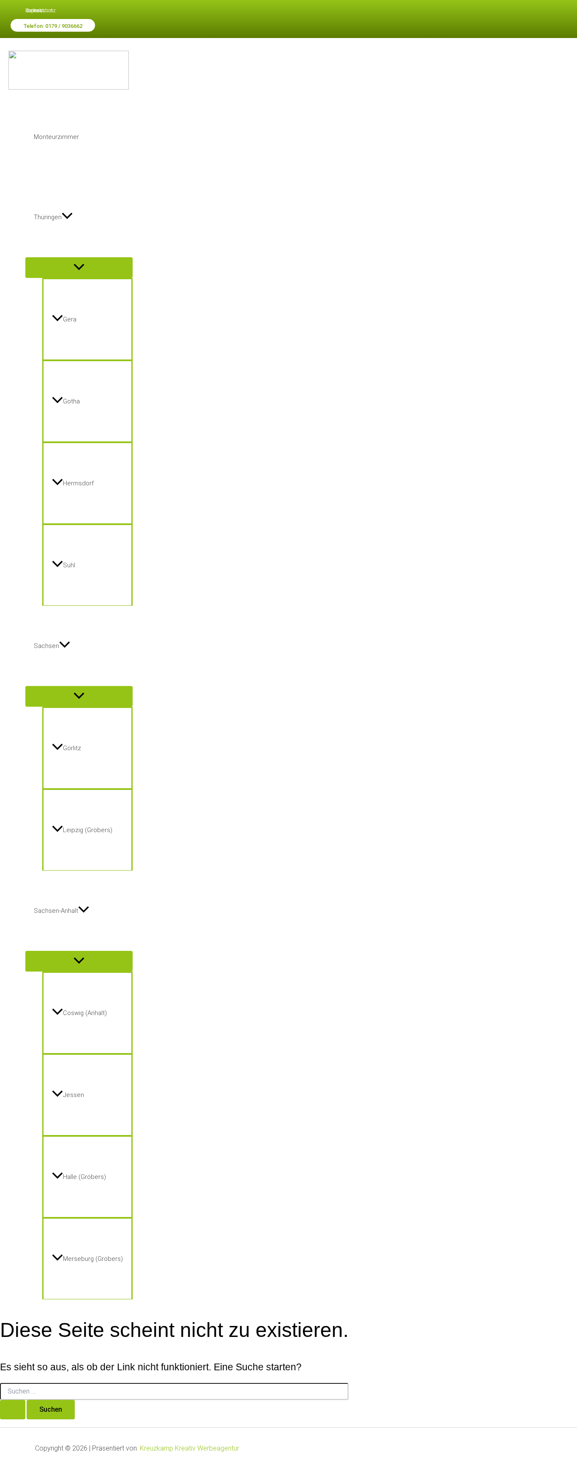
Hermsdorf (78, 483)
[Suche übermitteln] (12, 1409)
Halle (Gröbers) (84, 1177)
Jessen (73, 1095)
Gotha (71, 401)
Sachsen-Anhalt (56, 911)
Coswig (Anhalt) (85, 1013)
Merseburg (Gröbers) (93, 1259)
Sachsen (46, 646)
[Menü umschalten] (79, 267)
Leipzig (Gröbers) (87, 830)
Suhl (69, 565)
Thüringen (48, 217)
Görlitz (72, 748)
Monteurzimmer (56, 137)
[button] (52, 25)
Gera (69, 319)
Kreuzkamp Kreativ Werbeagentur (189, 1448)
